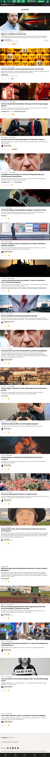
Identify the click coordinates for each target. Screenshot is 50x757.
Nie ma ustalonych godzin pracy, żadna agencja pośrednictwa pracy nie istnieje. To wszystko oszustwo (23, 607)
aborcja (3, 314)
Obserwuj (34, 755)
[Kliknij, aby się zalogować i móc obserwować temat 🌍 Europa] (7, 102)
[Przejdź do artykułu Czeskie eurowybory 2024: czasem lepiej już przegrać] (25, 411)
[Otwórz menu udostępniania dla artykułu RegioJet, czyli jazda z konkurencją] (5, 44)
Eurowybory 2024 (5, 422)
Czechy (2, 241)
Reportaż (3, 604)
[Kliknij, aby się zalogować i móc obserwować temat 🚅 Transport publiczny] (14, 32)
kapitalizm (4, 67)
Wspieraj (5, 755)
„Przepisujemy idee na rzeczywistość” (10, 742)
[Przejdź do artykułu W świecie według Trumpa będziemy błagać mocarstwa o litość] (25, 198)
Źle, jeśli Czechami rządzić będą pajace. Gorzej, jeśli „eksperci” (23, 139)
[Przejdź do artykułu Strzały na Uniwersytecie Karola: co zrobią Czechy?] (25, 482)
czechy (2, 208)
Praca (2, 527)
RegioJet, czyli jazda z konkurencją (13, 34)
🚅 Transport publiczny (7, 32)
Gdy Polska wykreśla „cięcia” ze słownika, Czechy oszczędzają (23, 715)
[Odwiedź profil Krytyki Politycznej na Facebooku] (8, 748)
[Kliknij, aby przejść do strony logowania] (48, 4)
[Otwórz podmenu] (48, 742)
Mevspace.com (33, 751)
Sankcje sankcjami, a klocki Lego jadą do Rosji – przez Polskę (22, 69)
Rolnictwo (3, 278)
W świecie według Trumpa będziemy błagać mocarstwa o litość (23, 210)
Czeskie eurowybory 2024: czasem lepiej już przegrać (19, 424)
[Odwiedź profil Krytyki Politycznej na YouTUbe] (15, 748)
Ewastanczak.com (43, 751)
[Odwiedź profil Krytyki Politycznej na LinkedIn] (18, 748)
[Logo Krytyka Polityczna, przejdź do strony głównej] (8, 4)
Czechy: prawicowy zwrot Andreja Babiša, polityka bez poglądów (24, 351)
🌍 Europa (3, 101)
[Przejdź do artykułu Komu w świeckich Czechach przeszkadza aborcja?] (25, 303)
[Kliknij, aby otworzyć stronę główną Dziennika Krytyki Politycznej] (25, 755)
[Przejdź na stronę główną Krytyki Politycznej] (7, 737)
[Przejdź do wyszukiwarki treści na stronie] (43, 4)
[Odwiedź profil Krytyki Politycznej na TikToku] (13, 748)
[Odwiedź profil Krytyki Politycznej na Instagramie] (10, 748)
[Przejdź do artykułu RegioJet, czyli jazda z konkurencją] (25, 21)
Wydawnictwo (15, 755)
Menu (44, 755)
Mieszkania (4, 386)
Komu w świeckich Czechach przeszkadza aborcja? (19, 316)
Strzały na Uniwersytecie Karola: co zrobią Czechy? (19, 494)
